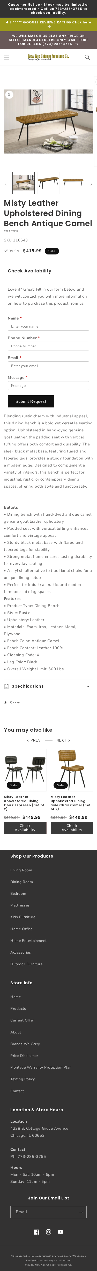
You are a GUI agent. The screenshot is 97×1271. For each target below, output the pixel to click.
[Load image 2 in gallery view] (48, 183)
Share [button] (15, 702)
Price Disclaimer (24, 1055)
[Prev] (5, 184)
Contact (17, 1091)
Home (15, 996)
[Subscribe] (80, 1212)
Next (61, 740)
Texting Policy (22, 1079)
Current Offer (22, 1020)
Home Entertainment (28, 940)
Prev (36, 740)
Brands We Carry (25, 1044)
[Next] (91, 184)
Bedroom (18, 893)
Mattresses (20, 905)
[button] (6, 57)
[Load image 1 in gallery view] (24, 183)
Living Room (21, 870)
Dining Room (21, 881)
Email (15, 357)
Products (18, 1008)
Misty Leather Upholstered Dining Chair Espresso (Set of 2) (24, 803)
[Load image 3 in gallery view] (73, 183)
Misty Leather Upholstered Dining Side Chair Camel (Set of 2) (71, 803)
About (15, 1032)
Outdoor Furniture (26, 964)
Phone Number (24, 338)
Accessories (20, 952)
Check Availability (25, 828)
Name (15, 318)
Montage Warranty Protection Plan (40, 1067)
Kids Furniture (22, 917)
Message (17, 377)
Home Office (21, 929)
